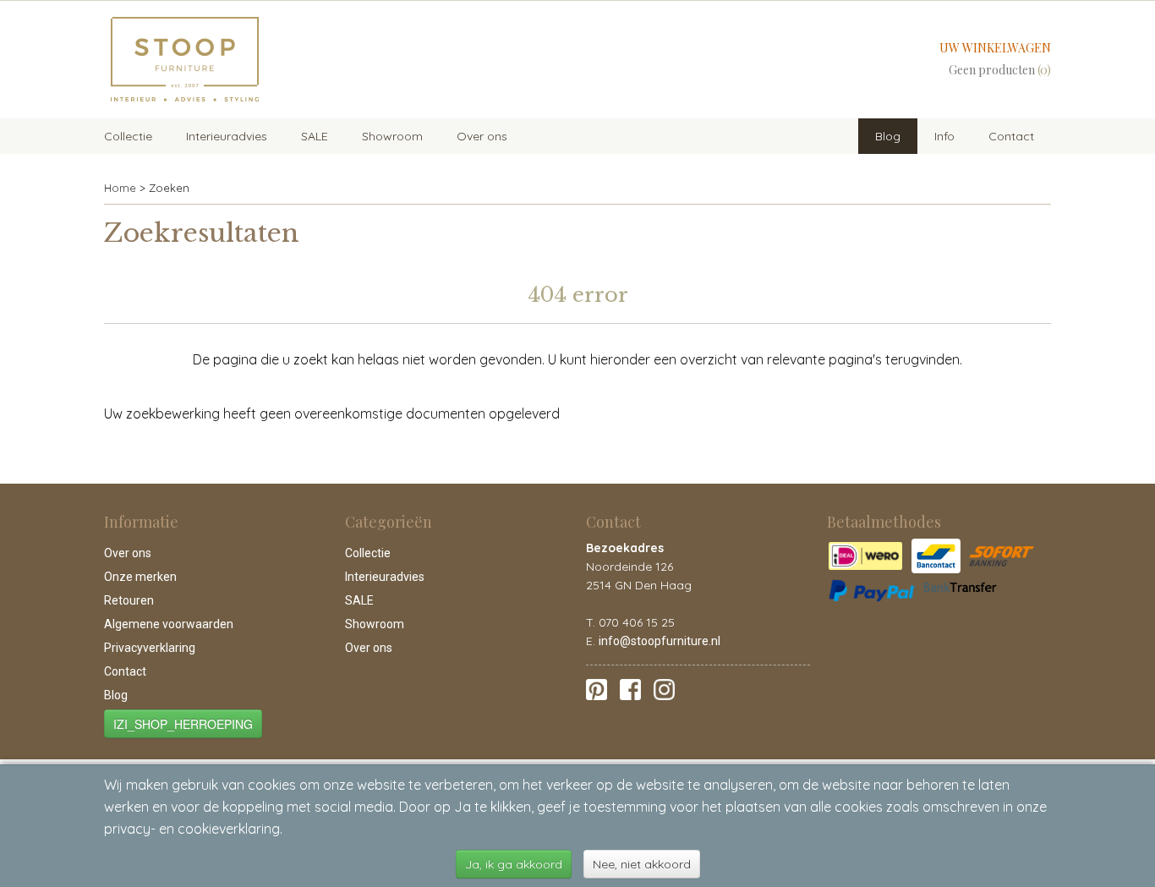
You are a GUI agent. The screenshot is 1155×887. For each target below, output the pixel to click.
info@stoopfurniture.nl (659, 641)
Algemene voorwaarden (168, 624)
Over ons (482, 136)
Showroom (392, 136)
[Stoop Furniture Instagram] (664, 688)
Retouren (129, 600)
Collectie (128, 136)
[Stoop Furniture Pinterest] (596, 688)
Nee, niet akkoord (642, 864)
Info (944, 136)
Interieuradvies (226, 136)
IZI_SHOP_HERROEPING (183, 723)
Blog (887, 136)
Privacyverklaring (149, 647)
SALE (314, 136)
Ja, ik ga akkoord (513, 864)
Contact (1011, 136)
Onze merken (140, 576)
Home (120, 187)
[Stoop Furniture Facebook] (630, 688)
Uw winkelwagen (995, 48)
